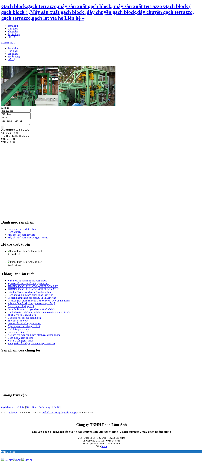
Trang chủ (13, 25)
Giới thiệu (13, 28)
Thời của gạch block (18, 320)
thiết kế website (50, 412)
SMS (18, 459)
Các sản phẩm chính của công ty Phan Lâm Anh (32, 297)
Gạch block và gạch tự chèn (22, 229)
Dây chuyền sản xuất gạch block (24, 326)
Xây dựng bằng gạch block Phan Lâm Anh (29, 292)
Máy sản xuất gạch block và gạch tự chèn (28, 237)
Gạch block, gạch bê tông (20, 337)
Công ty (13, 412)
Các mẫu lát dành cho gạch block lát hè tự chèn (31, 309)
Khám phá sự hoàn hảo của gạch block (27, 280)
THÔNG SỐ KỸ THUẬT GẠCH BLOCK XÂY (33, 289)
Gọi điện (8, 459)
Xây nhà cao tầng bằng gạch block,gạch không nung (34, 335)
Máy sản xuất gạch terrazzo (21, 234)
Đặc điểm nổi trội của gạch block (24, 317)
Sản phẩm (13, 31)
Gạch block (7, 407)
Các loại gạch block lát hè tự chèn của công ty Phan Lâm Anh (39, 300)
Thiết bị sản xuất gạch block (22, 315)
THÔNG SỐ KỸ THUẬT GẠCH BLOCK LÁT (33, 286)
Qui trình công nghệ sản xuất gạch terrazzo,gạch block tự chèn (39, 312)
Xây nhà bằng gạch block (20, 340)
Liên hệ (11, 37)
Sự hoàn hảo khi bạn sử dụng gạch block (28, 283)
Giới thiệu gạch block (18, 329)
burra (104, 446)
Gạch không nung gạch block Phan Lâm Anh (30, 295)
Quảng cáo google (67, 412)
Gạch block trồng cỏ (18, 332)
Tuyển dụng (14, 34)
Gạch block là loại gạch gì (21, 306)
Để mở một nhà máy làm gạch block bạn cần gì (31, 303)
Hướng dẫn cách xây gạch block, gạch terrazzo (31, 343)
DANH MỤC (8, 42)
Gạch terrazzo (15, 232)
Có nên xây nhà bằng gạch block (24, 323)
